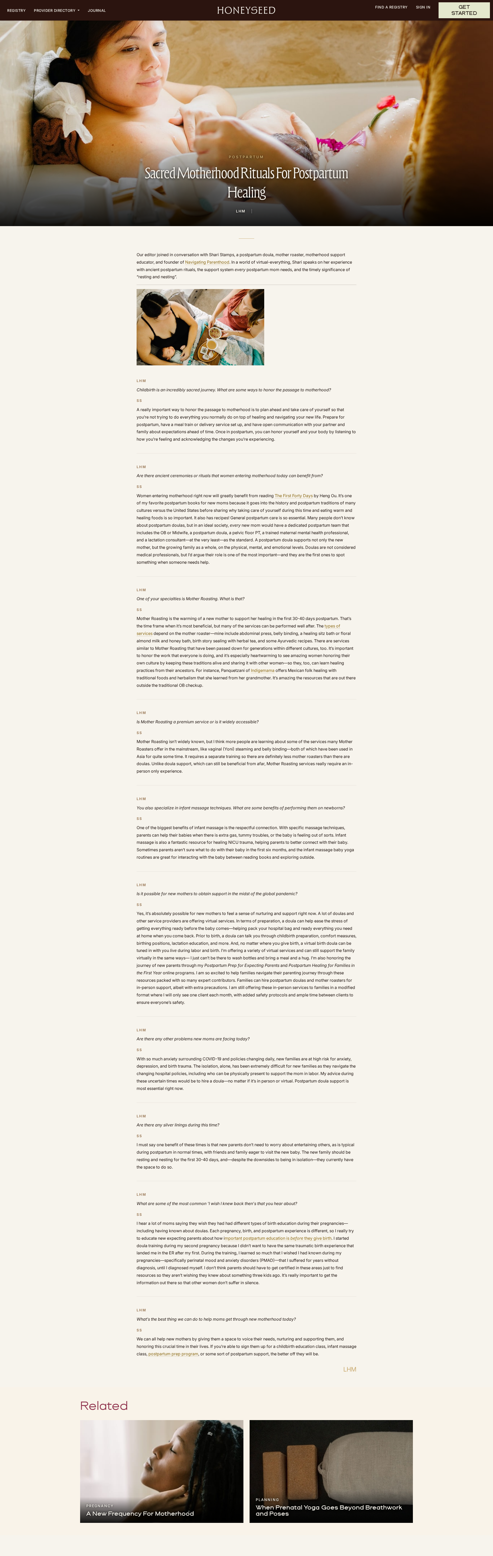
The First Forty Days (294, 495)
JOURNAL (97, 10)
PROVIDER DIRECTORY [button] (55, 10)
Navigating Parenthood (207, 262)
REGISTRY (16, 10)
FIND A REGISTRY (391, 7)
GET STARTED (464, 10)
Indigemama (262, 670)
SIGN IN (423, 7)
